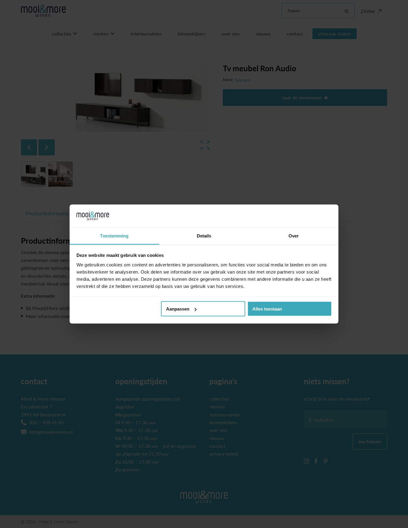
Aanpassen (177, 308)
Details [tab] (204, 235)
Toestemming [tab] (114, 235)
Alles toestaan (267, 308)
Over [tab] (294, 235)
